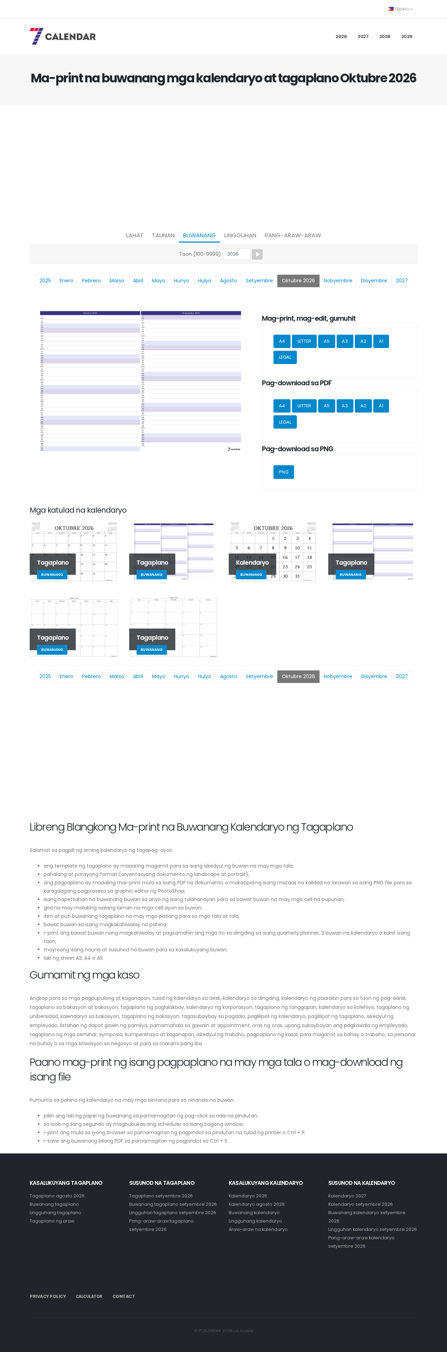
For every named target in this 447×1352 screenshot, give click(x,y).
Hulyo (204, 280)
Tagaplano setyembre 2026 (161, 1196)
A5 (327, 341)
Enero (66, 280)
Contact (123, 1296)
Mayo (158, 280)
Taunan (163, 235)
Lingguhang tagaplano (55, 1213)
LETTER (304, 341)
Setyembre (259, 280)
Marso (117, 280)
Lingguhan (240, 235)
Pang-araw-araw (293, 235)
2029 (406, 36)
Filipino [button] (402, 9)
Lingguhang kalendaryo (255, 1221)
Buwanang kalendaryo (254, 1213)
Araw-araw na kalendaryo (258, 1229)
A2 (363, 341)
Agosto (228, 280)
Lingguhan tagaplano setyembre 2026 (172, 1213)
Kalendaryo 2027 (347, 1196)
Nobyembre (338, 280)
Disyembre (374, 280)
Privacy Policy (48, 1296)
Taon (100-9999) (200, 254)
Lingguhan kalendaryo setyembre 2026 (372, 1229)
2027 (363, 36)
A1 (381, 341)
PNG (283, 472)
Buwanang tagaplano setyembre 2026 (173, 1204)
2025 (45, 280)
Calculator (89, 1296)
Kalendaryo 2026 (248, 1196)
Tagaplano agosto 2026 (57, 1196)
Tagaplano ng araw (52, 1221)
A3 (345, 341)
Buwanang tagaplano (54, 1204)
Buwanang (199, 235)
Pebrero (91, 280)
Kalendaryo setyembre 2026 (360, 1204)
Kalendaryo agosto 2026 (257, 1204)
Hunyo (181, 280)
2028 (384, 36)
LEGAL (285, 357)
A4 (282, 341)
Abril (138, 280)
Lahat (135, 235)
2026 (341, 36)
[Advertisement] (223, 166)
